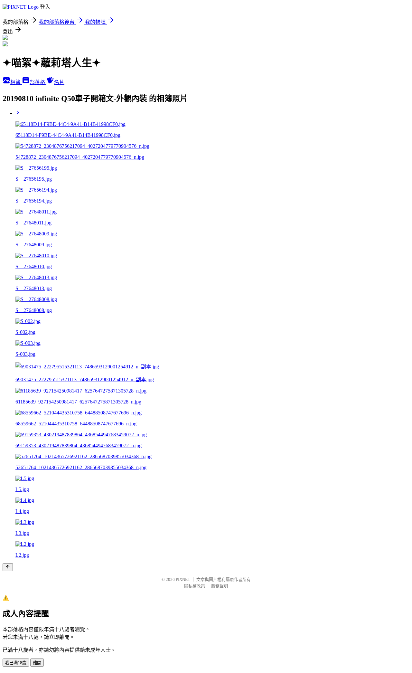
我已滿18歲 (15, 662)
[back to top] (8, 567)
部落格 (38, 82)
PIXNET (183, 579)
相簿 (16, 82)
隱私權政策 (194, 585)
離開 (37, 662)
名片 (59, 82)
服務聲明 (219, 585)
